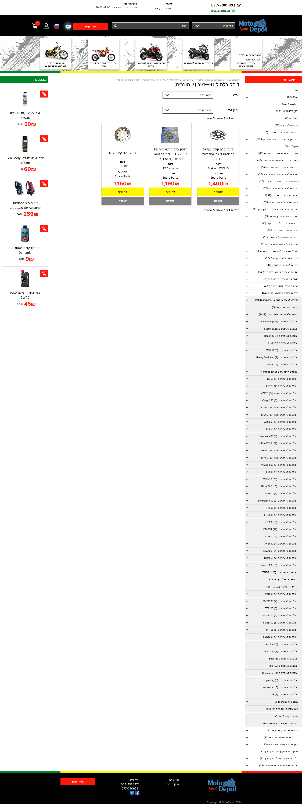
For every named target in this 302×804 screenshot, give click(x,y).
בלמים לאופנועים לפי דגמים (181, 80)
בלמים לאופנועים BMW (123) (281, 350)
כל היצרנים (205, 94)
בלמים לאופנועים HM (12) (283, 665)
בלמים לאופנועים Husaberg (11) (279, 673)
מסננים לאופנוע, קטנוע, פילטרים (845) (278, 272)
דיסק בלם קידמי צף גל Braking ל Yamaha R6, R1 (218, 154)
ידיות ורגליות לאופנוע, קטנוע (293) (281, 202)
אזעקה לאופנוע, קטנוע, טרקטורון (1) (280, 751)
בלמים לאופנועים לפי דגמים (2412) (278, 314)
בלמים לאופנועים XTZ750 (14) (279, 550)
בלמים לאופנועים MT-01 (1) (281, 629)
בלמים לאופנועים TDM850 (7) (280, 558)
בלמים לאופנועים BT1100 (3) (280, 608)
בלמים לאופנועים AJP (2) (283, 694)
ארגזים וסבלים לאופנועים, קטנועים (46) (278, 160)
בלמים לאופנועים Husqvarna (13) (279, 687)
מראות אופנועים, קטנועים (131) (282, 195)
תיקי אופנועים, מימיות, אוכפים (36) (280, 167)
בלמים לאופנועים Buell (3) (283, 658)
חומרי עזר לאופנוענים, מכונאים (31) (280, 244)
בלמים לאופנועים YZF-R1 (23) (279, 572)
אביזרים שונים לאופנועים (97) (283, 230)
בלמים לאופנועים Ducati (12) (281, 364)
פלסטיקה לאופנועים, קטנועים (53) (281, 279)
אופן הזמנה (172, 784)
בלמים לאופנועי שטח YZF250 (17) (277, 414)
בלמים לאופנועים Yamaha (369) (279, 371)
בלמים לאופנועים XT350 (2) (281, 429)
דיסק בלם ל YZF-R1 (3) (282, 579)
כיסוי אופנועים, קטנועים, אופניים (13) (279, 181)
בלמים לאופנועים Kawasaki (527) (279, 321)
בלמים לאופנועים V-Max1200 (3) (278, 615)
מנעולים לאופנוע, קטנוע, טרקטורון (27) (278, 174)
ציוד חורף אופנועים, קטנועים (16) (281, 132)
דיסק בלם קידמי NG (122, 153)
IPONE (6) (293, 97)
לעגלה (218, 201)
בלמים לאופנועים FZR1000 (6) (279, 594)
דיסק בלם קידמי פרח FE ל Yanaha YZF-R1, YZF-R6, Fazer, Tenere (170, 154)
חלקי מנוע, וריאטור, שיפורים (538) (281, 744)
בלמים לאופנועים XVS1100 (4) (279, 601)
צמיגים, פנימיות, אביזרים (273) (282, 730)
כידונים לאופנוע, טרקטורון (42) (283, 265)
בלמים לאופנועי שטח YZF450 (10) (277, 457)
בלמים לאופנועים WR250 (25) (280, 421)
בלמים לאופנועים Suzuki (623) (280, 328)
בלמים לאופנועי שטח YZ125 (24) (278, 393)
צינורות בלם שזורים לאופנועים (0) (280, 723)
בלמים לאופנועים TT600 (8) (281, 507)
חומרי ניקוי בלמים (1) (286, 716)
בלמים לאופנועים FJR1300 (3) (279, 622)
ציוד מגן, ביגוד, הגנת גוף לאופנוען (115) (278, 139)
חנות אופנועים (233, 80)
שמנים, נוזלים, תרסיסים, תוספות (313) (278, 153)
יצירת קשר (91, 26)
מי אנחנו (174, 780)
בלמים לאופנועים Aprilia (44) (281, 644)
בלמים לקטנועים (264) (286, 701)
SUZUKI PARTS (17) (287, 111)
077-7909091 (223, 5)
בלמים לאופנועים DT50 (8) (281, 378)
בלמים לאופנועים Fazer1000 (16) (278, 565)
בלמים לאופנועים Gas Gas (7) (280, 651)
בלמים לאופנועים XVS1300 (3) (279, 637)
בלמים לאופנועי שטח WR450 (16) (278, 450)
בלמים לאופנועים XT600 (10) (280, 522)
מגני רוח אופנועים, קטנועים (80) (282, 216)
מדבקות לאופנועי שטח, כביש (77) (281, 188)
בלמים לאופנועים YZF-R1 (128, 80)
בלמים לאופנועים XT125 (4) (281, 386)
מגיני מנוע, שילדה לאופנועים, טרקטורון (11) (276, 209)
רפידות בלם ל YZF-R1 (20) (280, 586)
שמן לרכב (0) (292, 146)
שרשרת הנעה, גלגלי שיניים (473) (281, 286)
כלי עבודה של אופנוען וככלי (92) (282, 258)
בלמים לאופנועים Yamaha (154, 80)
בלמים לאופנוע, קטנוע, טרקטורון (210, 80)
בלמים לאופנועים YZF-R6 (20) (279, 479)
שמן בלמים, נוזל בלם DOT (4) (282, 709)
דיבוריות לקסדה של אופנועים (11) (281, 237)
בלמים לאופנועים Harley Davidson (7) (276, 357)
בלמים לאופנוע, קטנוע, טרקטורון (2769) (276, 300)
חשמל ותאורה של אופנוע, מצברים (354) (278, 251)
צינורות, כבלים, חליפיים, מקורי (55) (280, 223)
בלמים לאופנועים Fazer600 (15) (278, 486)
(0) (297, 90)
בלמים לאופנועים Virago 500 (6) (278, 464)
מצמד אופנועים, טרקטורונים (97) (281, 737)
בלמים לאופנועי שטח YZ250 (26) (278, 407)
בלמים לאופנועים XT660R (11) (279, 529)
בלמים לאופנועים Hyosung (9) (280, 680)
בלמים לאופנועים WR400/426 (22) (277, 443)
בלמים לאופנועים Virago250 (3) (279, 400)
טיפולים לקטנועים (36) (287, 125)
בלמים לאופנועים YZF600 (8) (280, 493)
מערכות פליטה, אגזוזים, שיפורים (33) (279, 765)
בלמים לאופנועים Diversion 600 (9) (277, 500)
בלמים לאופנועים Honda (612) (280, 335)
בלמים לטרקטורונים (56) (285, 307)
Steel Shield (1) (290, 104)
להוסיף (218, 192)
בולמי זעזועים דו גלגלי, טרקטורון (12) (279, 758)
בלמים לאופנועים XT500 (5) (281, 472)
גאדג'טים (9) (292, 118)
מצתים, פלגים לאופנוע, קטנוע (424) (280, 293)
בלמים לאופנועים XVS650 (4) (280, 543)
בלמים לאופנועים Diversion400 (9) (277, 436)
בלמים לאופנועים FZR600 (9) (280, 515)
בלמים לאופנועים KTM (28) (282, 343)
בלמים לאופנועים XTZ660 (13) (279, 536)
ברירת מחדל (204, 110)
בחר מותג (228, 25)
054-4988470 (220, 11)
